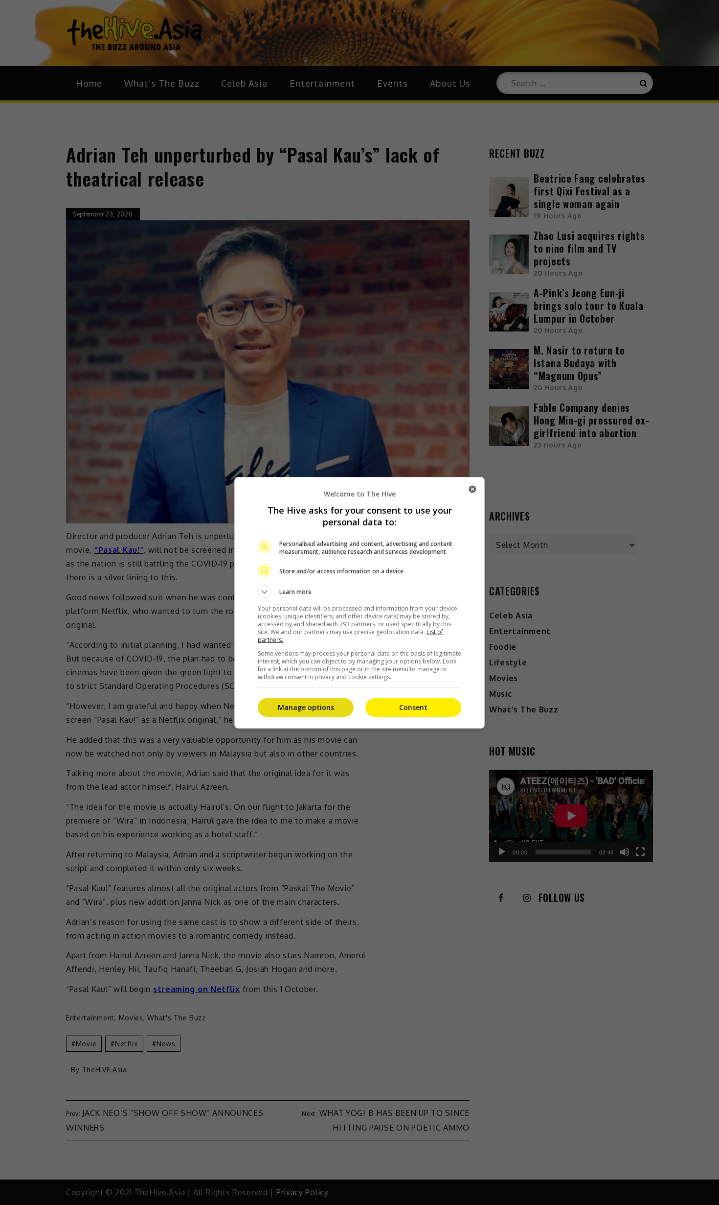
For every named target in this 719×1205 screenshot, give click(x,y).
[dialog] (359, 603)
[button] (359, 592)
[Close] (472, 489)
